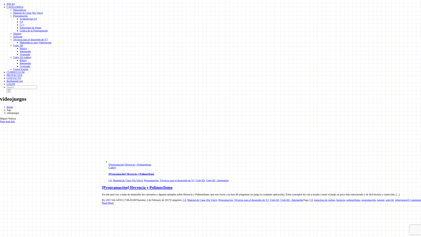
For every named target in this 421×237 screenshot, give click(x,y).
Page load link (7, 121)
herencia (340, 200)
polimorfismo (353, 200)
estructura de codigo (324, 200)
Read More (108, 203)
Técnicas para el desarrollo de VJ (177, 180)
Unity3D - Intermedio (217, 180)
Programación (151, 180)
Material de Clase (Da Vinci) (128, 180)
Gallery (112, 167)
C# (110, 180)
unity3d (390, 200)
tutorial (380, 200)
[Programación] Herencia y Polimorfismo (130, 164)
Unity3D (200, 180)
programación (368, 200)
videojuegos (401, 200)
